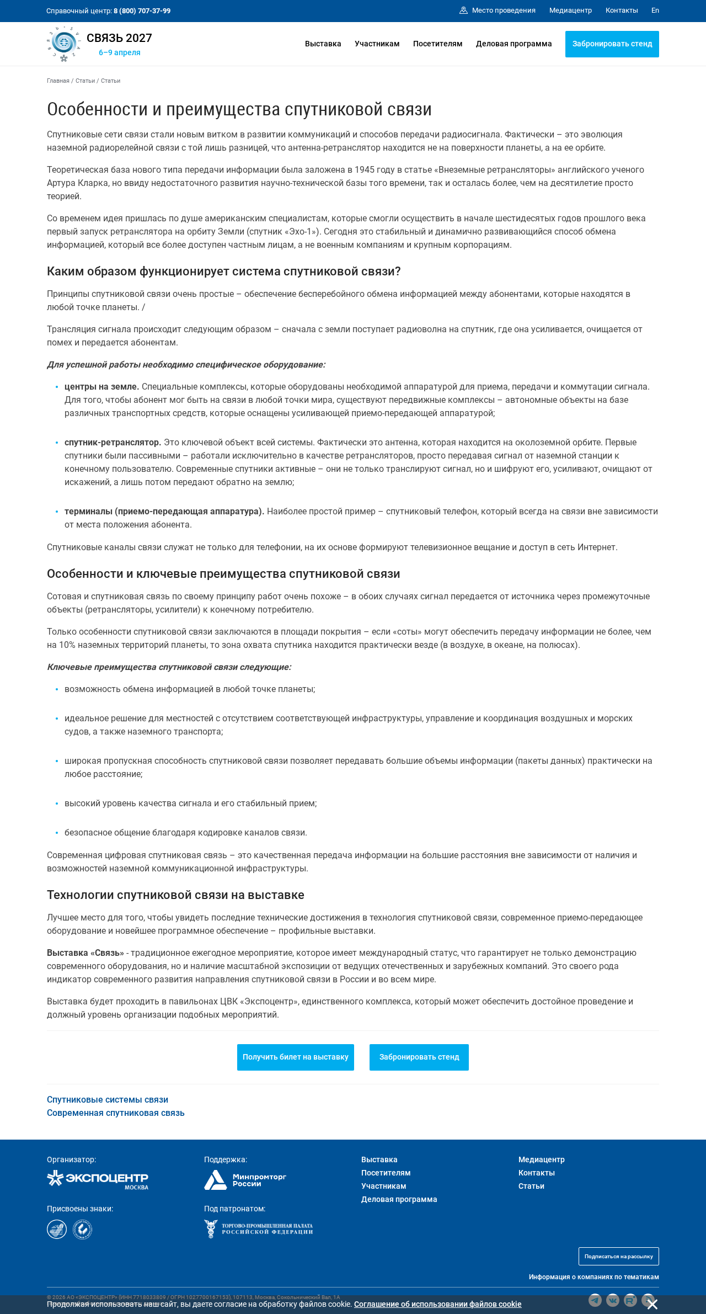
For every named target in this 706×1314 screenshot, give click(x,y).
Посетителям (438, 43)
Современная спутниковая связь (116, 1113)
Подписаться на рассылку (619, 1256)
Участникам (377, 43)
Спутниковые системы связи (107, 1099)
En (655, 10)
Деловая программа (514, 43)
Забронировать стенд (612, 43)
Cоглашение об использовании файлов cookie (438, 1304)
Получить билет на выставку (296, 1056)
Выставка (323, 43)
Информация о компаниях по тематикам (594, 1277)
